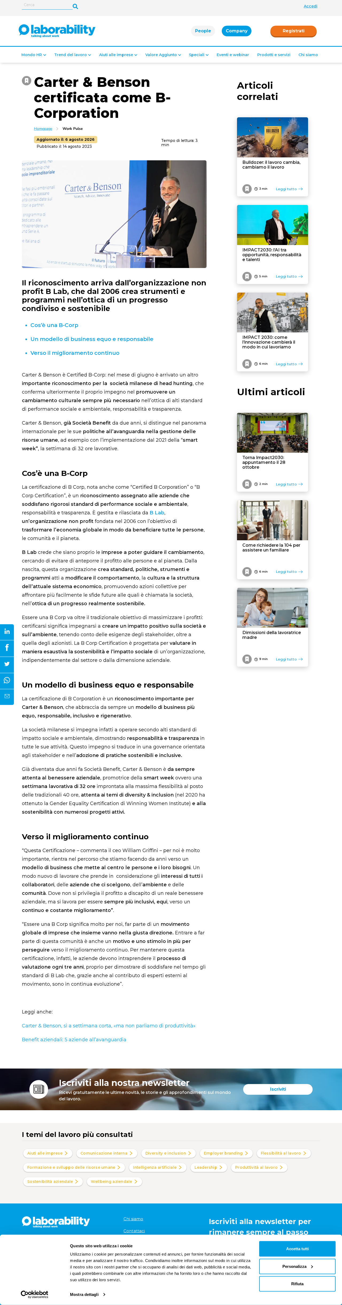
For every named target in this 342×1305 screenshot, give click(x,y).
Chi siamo (308, 54)
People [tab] (203, 30)
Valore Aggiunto (161, 54)
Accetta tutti (297, 1248)
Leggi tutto (286, 189)
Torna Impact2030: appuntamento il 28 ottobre (263, 462)
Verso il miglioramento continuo (74, 353)
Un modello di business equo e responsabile (91, 339)
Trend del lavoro (70, 54)
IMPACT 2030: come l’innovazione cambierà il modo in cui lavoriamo (268, 342)
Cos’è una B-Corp (55, 325)
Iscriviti (278, 1089)
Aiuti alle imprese (116, 54)
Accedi (310, 6)
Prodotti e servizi (273, 54)
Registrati (293, 30)
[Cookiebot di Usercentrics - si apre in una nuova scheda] (34, 1295)
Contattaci (134, 1230)
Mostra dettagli (84, 1294)
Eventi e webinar (233, 54)
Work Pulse (73, 128)
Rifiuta (297, 1283)
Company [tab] (236, 30)
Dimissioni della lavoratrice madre (271, 635)
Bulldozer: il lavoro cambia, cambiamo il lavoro (271, 165)
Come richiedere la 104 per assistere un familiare (271, 548)
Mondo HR (31, 54)
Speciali (196, 54)
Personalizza (294, 1266)
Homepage (43, 128)
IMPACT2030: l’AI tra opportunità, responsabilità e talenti (271, 255)
